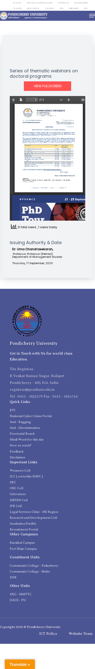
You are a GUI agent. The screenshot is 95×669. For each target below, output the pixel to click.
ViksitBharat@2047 (73, 8)
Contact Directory (49, 8)
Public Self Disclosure (63, 2)
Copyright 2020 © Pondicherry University (30, 627)
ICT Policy (48, 634)
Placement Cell (17, 8)
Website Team (81, 634)
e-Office (61, 8)
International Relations (33, 8)
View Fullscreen (47, 86)
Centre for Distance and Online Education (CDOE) (39, 2)
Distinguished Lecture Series (81, 2)
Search (86, 8)
